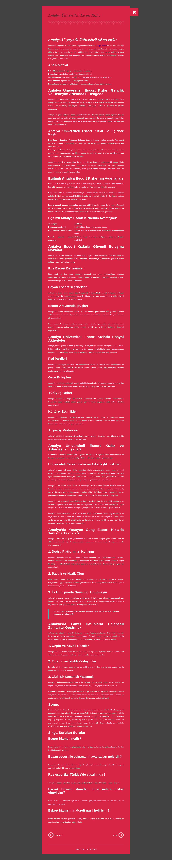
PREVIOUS (59, 835)
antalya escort (101, 46)
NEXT (115, 835)
